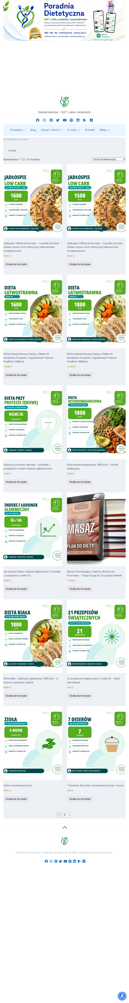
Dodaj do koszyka (16, 264)
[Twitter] (57, 120)
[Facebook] (37, 120)
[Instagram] (44, 120)
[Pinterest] (51, 120)
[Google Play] (84, 120)
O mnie (72, 130)
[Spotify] (71, 120)
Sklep (103, 130)
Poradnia (16, 130)
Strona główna (11, 139)
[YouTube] (64, 120)
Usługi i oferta (50, 130)
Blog (33, 130)
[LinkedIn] (78, 120)
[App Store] (91, 120)
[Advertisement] (64, 66)
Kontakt (90, 130)
